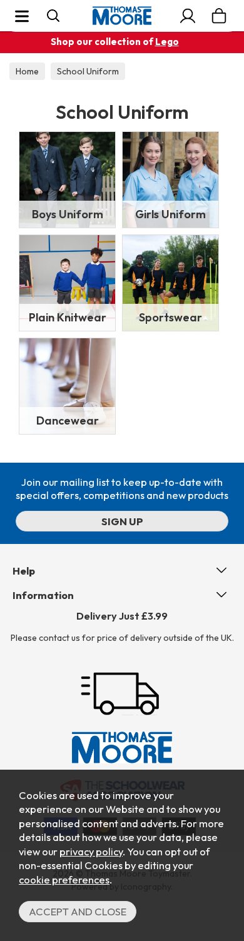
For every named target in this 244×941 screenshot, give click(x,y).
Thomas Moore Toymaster (122, 15)
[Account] (187, 15)
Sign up (122, 521)
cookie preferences (64, 879)
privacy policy (91, 851)
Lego (167, 42)
